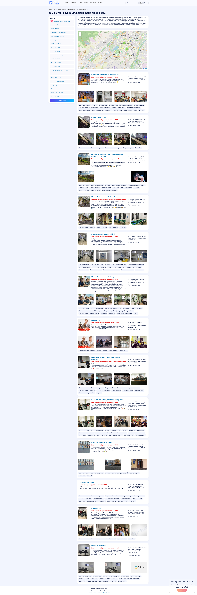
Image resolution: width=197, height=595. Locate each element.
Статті (86, 2)
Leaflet (145, 68)
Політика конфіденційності (103, 592)
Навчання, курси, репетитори (78, 9)
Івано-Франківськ (63, 9)
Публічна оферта (91, 592)
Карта (80, 2)
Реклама (93, 2)
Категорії (74, 2)
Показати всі (62, 100)
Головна (66, 2)
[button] (124, 42)
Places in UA (52, 9)
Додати (100, 2)
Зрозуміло (182, 590)
